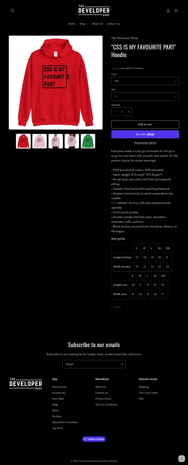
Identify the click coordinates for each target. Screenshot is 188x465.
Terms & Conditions (106, 404)
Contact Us (101, 392)
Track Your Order (148, 392)
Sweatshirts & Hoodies (65, 422)
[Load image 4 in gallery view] (72, 141)
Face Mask (58, 398)
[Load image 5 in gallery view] (88, 141)
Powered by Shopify (107, 461)
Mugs (55, 404)
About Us (100, 386)
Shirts (55, 410)
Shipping (115, 68)
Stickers (56, 416)
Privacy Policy (103, 398)
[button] (13, 11)
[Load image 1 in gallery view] (23, 141)
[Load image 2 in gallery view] (39, 141)
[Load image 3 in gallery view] (55, 141)
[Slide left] (12, 141)
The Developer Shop (88, 461)
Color (114, 74)
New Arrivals (59, 386)
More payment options (145, 142)
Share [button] (117, 306)
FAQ (141, 398)
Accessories (59, 392)
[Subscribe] (122, 364)
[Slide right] (99, 141)
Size (113, 89)
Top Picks (57, 428)
